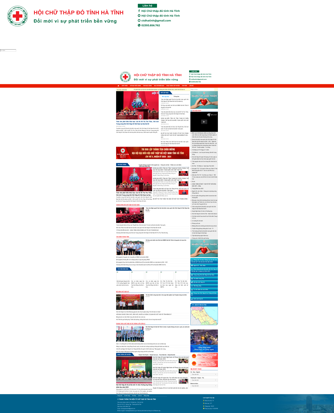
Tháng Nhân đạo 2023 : (198, 188)
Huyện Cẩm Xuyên (144, 354)
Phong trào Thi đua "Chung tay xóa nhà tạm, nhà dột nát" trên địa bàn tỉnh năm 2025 (62, 50)
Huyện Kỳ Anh (171, 354)
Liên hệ (56, 50)
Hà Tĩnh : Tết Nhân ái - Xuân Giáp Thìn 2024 (203, 166)
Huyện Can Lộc (154, 354)
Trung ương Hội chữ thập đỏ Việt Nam (81, 50)
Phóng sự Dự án (196, 223)
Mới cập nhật (165, 92)
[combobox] (204, 374)
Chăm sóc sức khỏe (175, 165)
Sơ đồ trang (127, 395)
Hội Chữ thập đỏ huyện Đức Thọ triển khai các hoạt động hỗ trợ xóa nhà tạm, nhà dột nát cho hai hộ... (170, 378)
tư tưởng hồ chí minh (197, 221)
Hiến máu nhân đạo (144, 166)
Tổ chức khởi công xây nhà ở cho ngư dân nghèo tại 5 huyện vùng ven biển (166, 295)
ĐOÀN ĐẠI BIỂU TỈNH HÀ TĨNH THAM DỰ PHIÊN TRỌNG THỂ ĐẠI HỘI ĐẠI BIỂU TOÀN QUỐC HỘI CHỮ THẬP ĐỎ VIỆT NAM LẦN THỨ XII (137, 117)
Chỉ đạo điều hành (28, 50)
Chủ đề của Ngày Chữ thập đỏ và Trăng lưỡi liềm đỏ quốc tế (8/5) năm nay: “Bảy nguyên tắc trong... (141, 349)
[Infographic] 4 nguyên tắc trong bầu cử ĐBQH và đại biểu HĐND (132, 257)
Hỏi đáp (134, 395)
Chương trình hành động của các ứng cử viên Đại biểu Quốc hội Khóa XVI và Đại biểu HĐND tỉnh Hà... (141, 265)
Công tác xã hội (165, 165)
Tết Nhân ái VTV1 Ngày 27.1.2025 (200, 150)
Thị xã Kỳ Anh (162, 354)
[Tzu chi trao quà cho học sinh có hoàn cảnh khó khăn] (137, 275)
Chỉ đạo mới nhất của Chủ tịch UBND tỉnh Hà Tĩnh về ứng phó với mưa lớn (166, 240)
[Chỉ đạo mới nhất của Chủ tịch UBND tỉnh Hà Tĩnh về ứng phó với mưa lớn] (130, 247)
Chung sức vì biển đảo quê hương (200, 238)
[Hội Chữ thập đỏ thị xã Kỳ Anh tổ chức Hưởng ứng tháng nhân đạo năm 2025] (134, 369)
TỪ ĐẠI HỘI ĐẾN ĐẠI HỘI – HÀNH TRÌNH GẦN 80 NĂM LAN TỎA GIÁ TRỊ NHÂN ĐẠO (137, 230)
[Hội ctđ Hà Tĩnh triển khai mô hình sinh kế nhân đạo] (152, 275)
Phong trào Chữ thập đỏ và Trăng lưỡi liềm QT (111, 50)
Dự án (193, 181)
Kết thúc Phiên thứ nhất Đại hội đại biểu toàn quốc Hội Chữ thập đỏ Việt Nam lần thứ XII (138, 227)
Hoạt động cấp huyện (45, 50)
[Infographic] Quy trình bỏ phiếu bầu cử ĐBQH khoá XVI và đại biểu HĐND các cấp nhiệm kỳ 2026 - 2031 (142, 262)
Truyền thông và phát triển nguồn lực (149, 165)
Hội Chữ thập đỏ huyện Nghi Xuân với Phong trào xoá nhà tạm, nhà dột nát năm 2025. (171, 358)
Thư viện (51, 50)
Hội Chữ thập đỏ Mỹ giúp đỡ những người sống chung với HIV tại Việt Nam (135, 351)
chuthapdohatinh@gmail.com (128, 408)
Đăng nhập (146, 395)
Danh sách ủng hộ (117, 50)
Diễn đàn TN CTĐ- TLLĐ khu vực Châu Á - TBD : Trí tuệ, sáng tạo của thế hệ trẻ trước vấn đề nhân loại (204, 177)
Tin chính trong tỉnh (88, 50)
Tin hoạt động (33, 50)
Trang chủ (18, 50)
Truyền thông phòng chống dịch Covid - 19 (202, 228)
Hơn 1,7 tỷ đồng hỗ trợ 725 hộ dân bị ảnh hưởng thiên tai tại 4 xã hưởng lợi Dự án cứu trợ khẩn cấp (141, 344)
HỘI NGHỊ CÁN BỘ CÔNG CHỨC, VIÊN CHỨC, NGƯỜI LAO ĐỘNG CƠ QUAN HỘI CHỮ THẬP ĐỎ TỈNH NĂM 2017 (144, 314)
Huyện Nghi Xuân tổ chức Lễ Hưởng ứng (202, 211)
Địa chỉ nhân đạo (39, 50)
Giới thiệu (22, 50)
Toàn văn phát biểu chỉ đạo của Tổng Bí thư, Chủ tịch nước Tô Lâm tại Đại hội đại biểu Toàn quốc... (171, 189)
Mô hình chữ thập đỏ (93, 50)
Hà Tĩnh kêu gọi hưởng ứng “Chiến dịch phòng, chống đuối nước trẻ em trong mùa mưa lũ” (138, 319)
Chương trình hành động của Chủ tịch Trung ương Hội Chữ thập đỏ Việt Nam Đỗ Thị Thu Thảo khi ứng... (142, 233)
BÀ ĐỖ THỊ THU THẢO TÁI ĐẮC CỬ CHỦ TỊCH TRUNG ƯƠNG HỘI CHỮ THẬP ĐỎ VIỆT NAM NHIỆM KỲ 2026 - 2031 (174, 135)
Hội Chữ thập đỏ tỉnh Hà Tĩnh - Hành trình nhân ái (204, 214)
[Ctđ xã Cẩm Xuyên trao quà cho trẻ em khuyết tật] (181, 275)
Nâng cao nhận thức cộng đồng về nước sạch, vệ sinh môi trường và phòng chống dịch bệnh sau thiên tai (142, 346)
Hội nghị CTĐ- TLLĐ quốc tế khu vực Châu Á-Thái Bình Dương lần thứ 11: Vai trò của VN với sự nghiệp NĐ (204, 170)
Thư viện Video (196, 110)
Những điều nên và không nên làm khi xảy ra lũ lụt (204, 226)
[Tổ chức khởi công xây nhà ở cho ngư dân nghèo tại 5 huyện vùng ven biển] (130, 302)
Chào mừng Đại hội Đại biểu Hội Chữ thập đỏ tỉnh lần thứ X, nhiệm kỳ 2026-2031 (75, 50)
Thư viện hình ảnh (122, 269)
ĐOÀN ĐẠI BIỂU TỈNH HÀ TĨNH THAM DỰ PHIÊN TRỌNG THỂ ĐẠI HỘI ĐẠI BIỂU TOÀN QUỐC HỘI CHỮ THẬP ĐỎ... (174, 120)
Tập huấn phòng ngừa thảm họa (200, 235)
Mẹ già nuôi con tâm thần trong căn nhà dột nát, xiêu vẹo (130, 317)
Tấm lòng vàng (99, 50)
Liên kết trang (196, 369)
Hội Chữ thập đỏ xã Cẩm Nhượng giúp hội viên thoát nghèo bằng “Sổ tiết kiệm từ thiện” (138, 312)
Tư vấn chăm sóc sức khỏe (105, 50)
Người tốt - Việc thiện (69, 50)
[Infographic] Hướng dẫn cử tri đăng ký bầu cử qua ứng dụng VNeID (133, 259)
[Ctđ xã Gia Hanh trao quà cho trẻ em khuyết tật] (166, 275)
